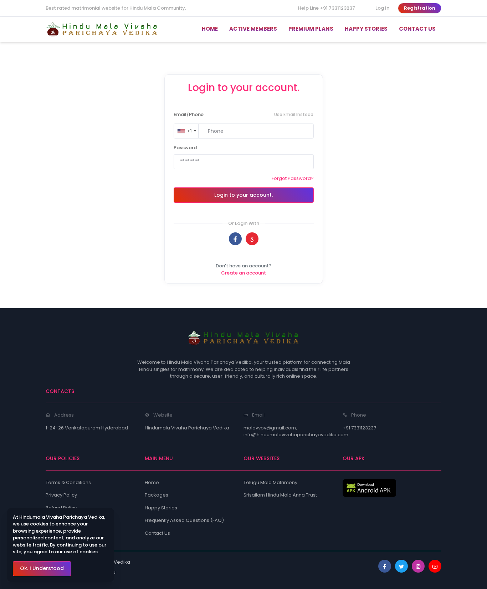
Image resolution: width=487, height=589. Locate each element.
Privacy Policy (61, 495)
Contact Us (157, 533)
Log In (382, 8)
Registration (419, 8)
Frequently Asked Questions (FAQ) (184, 520)
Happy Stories (161, 507)
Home (152, 482)
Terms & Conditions (68, 482)
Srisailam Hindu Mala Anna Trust (280, 495)
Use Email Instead (293, 114)
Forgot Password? (293, 178)
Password (185, 147)
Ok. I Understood (42, 568)
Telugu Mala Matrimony (270, 482)
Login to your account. (243, 194)
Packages (156, 495)
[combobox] (187, 131)
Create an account (243, 273)
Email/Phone (189, 114)
